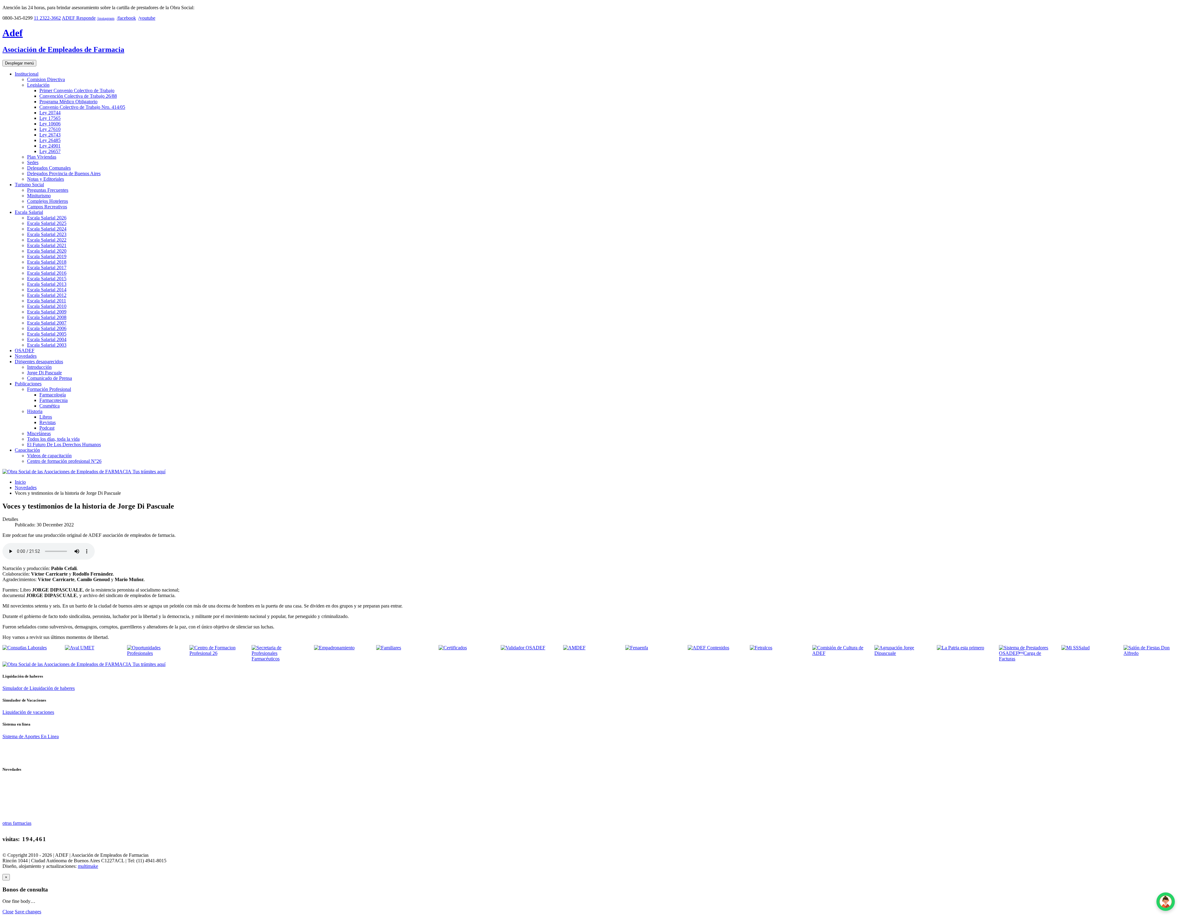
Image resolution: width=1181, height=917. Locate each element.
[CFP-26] (217, 653)
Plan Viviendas (41, 156)
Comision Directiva (46, 79)
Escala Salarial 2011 (46, 300)
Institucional (26, 74)
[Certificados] (453, 647)
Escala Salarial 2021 (46, 245)
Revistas (47, 422)
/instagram (105, 18)
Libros (45, 416)
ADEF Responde (79, 18)
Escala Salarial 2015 (46, 278)
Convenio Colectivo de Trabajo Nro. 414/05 (82, 107)
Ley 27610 (50, 129)
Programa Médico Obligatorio (68, 101)
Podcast (46, 428)
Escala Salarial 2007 (46, 322)
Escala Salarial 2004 (46, 339)
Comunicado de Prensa (49, 378)
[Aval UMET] (79, 647)
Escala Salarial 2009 (46, 311)
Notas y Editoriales (45, 179)
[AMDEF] (574, 647)
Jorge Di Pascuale (44, 372)
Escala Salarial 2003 (46, 345)
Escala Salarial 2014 (46, 289)
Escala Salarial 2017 (46, 267)
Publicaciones (28, 383)
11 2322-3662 (47, 18)
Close (8, 911)
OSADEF (24, 350)
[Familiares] (388, 647)
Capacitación (27, 450)
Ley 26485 (50, 140)
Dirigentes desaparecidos (39, 361)
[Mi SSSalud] (1075, 647)
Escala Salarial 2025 (46, 223)
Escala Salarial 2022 (46, 239)
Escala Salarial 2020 (46, 251)
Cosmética (49, 405)
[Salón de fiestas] (1151, 653)
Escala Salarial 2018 (46, 262)
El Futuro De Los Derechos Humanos (64, 444)
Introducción (39, 367)
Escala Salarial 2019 (46, 256)
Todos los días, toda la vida (53, 439)
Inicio (20, 482)
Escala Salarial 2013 (46, 284)
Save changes (28, 911)
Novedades (26, 356)
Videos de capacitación (49, 455)
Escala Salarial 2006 (46, 328)
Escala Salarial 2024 (46, 228)
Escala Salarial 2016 (46, 273)
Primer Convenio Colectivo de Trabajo (76, 90)
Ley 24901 (50, 145)
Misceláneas (39, 433)
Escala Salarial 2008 (46, 317)
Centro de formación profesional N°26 (64, 461)
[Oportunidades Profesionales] (154, 653)
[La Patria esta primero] (960, 647)
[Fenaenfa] (636, 647)
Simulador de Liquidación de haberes (38, 688)
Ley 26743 (50, 134)
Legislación (38, 85)
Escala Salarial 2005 (46, 333)
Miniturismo (39, 195)
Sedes (32, 162)
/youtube (146, 18)
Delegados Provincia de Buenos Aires (64, 173)
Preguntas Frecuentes (47, 190)
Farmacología (52, 394)
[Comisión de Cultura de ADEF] (839, 653)
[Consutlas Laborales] (24, 647)
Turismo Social (29, 184)
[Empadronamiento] (334, 647)
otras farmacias (16, 823)
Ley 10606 (50, 123)
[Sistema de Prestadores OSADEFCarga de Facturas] (1026, 658)
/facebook (126, 18)
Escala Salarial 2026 (46, 217)
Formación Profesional (49, 389)
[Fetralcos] (761, 647)
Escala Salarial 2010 (46, 306)
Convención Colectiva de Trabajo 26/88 (78, 96)
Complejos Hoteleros (47, 201)
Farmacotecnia (53, 400)
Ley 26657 (50, 151)
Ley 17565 (50, 118)
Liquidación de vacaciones (28, 712)
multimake (88, 866)
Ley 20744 (50, 112)
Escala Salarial (29, 212)
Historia (34, 411)
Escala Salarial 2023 (46, 234)
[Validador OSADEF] (523, 647)
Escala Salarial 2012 (46, 295)
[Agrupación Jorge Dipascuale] (901, 653)
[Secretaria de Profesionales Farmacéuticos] (279, 658)
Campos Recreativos (47, 206)
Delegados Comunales (49, 168)
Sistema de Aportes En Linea (30, 736)
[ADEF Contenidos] (708, 647)
